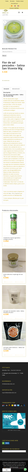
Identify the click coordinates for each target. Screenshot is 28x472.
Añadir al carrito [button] (8, 245)
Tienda (6, 1)
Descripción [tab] (6, 88)
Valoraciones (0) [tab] (15, 88)
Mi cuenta (12, 1)
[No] (26, 466)
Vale (7, 470)
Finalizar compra (19, 1)
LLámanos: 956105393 (14, 8)
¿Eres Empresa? (14, 3)
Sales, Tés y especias (14, 193)
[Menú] (19, 12)
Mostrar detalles (19, 245)
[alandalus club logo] (11, 12)
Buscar (4, 55)
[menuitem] (7, 1)
